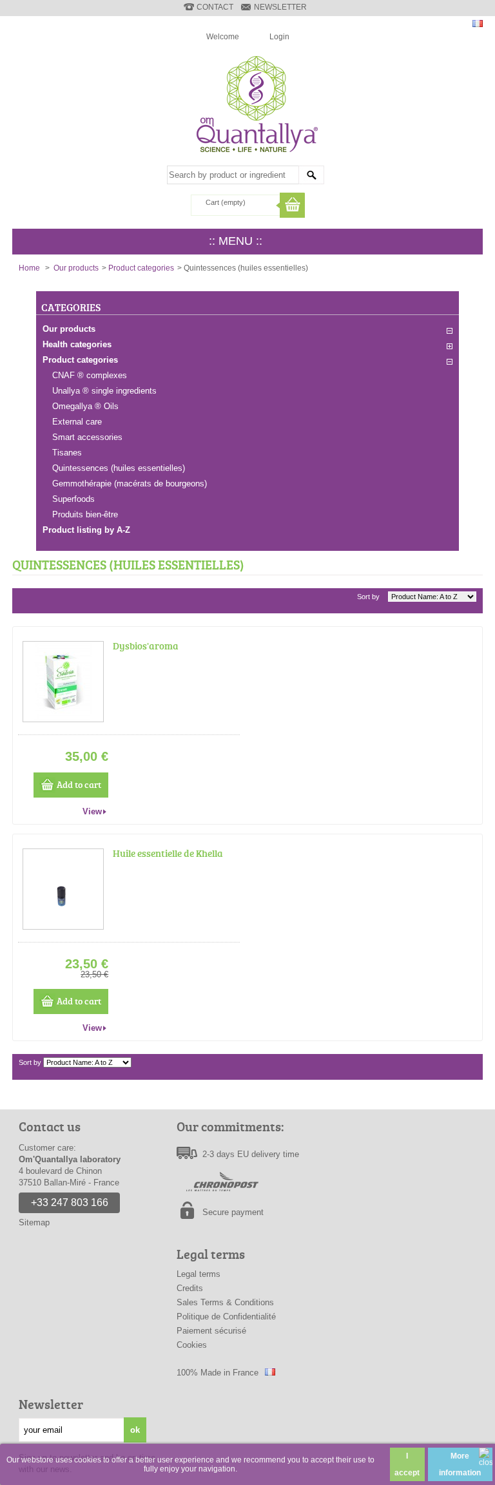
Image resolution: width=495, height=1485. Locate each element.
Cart (226, 202)
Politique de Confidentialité (226, 1316)
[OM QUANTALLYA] (255, 157)
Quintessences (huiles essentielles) (118, 468)
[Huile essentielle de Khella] (63, 889)
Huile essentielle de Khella (168, 853)
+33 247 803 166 (69, 1202)
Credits (190, 1288)
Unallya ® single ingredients (104, 391)
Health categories (77, 344)
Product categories (141, 268)
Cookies (192, 1345)
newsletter (280, 7)
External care (77, 421)
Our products (76, 268)
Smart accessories (87, 437)
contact (215, 7)
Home (29, 268)
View (92, 811)
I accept (407, 1464)
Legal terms (198, 1274)
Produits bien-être (85, 514)
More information (460, 1464)
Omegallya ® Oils (85, 406)
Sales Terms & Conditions (225, 1302)
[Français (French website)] (477, 24)
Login (279, 36)
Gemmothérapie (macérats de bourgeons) (129, 483)
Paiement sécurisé (211, 1331)
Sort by (368, 596)
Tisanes (67, 452)
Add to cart (79, 784)
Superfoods (73, 499)
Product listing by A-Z (86, 530)
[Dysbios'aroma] (63, 681)
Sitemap (34, 1222)
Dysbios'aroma (146, 646)
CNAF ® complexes (89, 375)
